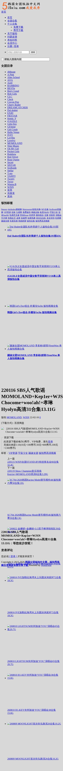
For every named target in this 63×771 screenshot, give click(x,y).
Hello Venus (13, 132)
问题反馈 (12, 36)
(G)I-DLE (12, 121)
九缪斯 (19, 212)
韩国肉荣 (22, 221)
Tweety (11, 179)
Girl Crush (12, 129)
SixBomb (12, 168)
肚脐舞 (58, 218)
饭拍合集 (31, 221)
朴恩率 (32, 215)
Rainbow (11, 154)
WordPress (46, 565)
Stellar (10, 170)
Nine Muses (13, 146)
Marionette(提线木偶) (31, 209)
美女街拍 (51, 218)
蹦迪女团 (5, 221)
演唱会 (58, 215)
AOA (10, 80)
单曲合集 (35, 212)
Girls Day (12, 124)
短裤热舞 (31, 218)
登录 (50, 441)
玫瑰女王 (12, 218)
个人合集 (12, 24)
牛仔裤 (4, 218)
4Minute (11, 72)
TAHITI (11, 176)
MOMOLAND (14, 143)
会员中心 (12, 43)
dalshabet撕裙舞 (15, 209)
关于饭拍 (12, 33)
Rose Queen (13, 159)
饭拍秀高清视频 (42, 221)
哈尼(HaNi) (44, 212)
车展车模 (14, 221)
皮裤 (18, 218)
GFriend (11, 126)
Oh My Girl (13, 148)
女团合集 (12, 20)
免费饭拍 (27, 212)
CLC (9, 96)
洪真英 (11, 193)
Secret (10, 162)
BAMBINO (13, 85)
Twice (10, 181)
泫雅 (46, 215)
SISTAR (11, 165)
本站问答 (12, 40)
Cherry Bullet (13, 104)
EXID (10, 113)
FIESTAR (12, 115)
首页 (3, 12)
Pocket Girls (13, 151)
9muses (4, 209)
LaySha (11, 137)
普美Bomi (24, 215)
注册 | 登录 (13, 46)
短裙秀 (24, 218)
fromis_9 (11, 118)
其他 (9, 196)
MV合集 (45, 209)
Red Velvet (12, 157)
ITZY (10, 135)
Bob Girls (12, 94)
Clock (10, 99)
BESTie (11, 88)
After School (13, 77)
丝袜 (13, 212)
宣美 (9, 190)
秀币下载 (18, 30)
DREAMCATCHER (17, 107)
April (9, 83)
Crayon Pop (13, 102)
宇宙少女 (54, 212)
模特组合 (40, 215)
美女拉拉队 (41, 218)
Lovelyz (11, 140)
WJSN (10, 187)
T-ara (9, 173)
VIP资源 (7, 212)
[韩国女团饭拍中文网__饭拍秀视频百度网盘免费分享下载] (20, 9)
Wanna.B (11, 184)
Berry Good (13, 91)
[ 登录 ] (13, 556)
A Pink (10, 74)
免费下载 (18, 27)
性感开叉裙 (14, 215)
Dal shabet (12, 110)
